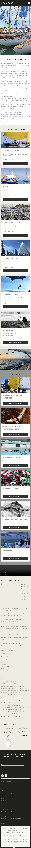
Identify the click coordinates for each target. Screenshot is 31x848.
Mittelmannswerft (6, 809)
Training (4, 796)
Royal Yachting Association (10, 807)
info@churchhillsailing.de (10, 790)
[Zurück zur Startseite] (7, 3)
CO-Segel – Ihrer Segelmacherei (11, 818)
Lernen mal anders (7, 793)
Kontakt (3, 803)
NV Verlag (4, 823)
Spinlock (4, 821)
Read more (8, 728)
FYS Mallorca (5, 814)
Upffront (4, 816)
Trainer (3, 800)
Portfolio (4, 798)
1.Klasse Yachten (6, 811)
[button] (29, 3)
